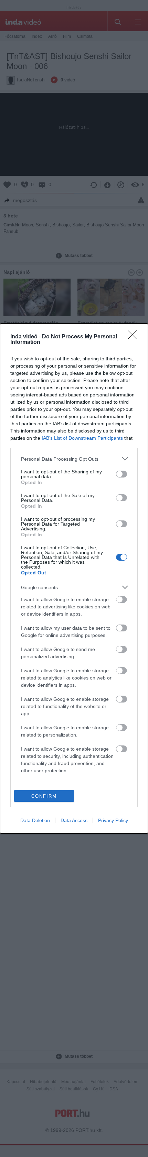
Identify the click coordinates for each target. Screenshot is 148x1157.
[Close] (134, 337)
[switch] (121, 474)
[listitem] (74, 458)
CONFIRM (44, 796)
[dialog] (74, 578)
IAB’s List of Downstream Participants (82, 438)
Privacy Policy (113, 820)
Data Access (74, 820)
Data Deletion (35, 820)
